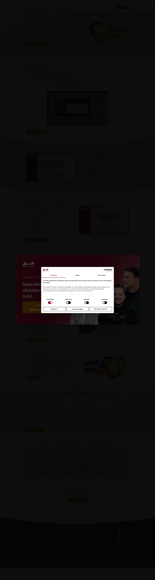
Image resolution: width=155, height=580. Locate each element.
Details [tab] (78, 275)
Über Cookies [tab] (102, 275)
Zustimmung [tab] (53, 275)
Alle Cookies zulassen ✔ (101, 309)
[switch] (68, 302)
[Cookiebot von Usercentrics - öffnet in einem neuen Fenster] (105, 270)
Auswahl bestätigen (77, 309)
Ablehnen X (54, 309)
